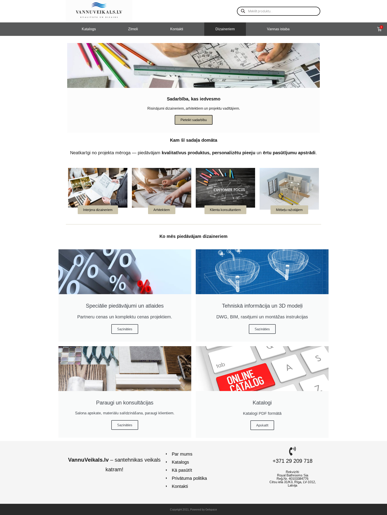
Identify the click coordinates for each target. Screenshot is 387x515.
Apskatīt (262, 425)
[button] (98, 209)
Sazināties (124, 329)
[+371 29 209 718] (292, 451)
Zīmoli (133, 29)
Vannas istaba (278, 29)
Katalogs (89, 29)
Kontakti (176, 29)
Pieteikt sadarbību (194, 120)
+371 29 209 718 (292, 461)
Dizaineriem (225, 29)
